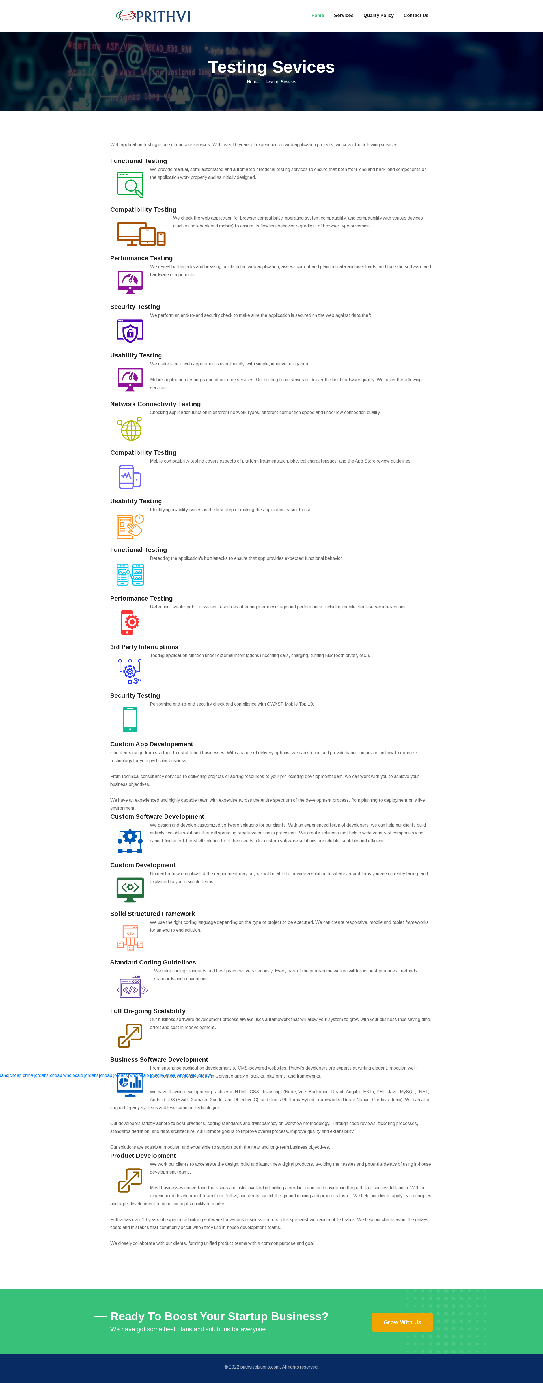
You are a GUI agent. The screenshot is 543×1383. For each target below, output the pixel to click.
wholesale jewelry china (152, 1075)
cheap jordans (114, 1075)
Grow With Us (402, 1322)
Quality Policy (378, 15)
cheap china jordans (29, 1075)
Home (317, 15)
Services (344, 15)
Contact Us (416, 15)
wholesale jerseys (194, 1075)
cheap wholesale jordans (74, 1075)
